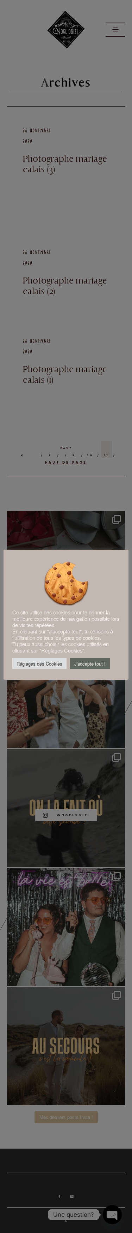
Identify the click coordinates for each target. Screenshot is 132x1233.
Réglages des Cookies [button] (39, 663)
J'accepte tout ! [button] (90, 663)
